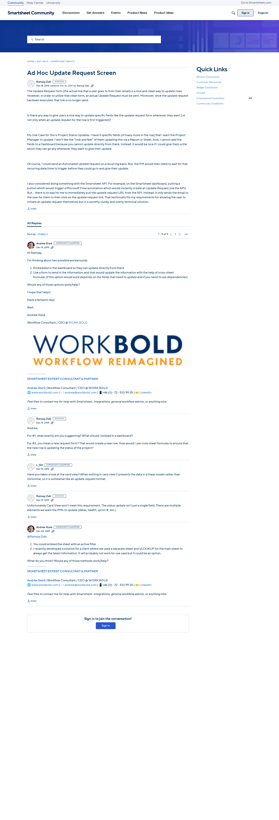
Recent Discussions (207, 77)
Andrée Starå (44, 243)
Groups (200, 93)
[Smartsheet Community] (31, 13)
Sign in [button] (106, 625)
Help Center (35, 3)
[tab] (34, 223)
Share (31, 209)
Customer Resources (208, 82)
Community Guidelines (210, 103)
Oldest (42, 234)
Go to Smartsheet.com (256, 3)
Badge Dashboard (207, 87)
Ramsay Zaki (43, 82)
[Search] (233, 12)
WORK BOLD (78, 323)
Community (16, 3)
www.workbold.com (45, 392)
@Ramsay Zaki (37, 537)
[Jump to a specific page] (186, 234)
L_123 (39, 465)
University (53, 3)
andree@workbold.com (81, 392)
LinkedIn (145, 392)
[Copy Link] (92, 85)
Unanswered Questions (224, 98)
